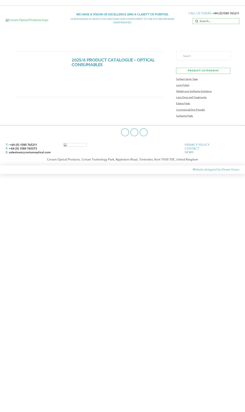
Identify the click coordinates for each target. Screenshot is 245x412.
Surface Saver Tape (187, 79)
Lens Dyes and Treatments (191, 97)
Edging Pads (183, 103)
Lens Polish (182, 85)
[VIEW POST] (40, 74)
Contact (192, 149)
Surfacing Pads (184, 115)
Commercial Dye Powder (190, 109)
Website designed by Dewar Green (216, 169)
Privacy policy (197, 145)
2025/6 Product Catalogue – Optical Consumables (113, 62)
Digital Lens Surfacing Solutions (194, 91)
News (189, 152)
